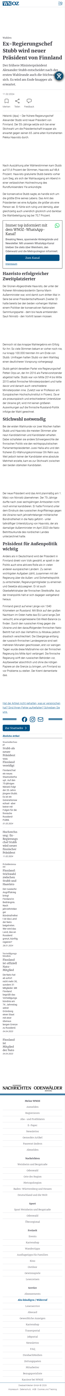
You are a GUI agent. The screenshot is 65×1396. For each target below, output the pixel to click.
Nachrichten (32, 1158)
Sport (32, 1203)
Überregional (32, 1221)
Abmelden (32, 1149)
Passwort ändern (32, 1143)
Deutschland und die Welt (33, 1194)
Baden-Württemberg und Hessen (33, 1188)
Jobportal (32, 1336)
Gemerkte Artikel (32, 1137)
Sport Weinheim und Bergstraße (32, 1209)
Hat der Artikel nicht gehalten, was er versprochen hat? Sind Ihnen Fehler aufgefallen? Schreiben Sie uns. (31, 707)
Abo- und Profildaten (32, 1119)
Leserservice (32, 1306)
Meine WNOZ (32, 1100)
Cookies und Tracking (47, 1389)
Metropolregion (33, 1182)
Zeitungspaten (32, 1361)
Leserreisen (32, 1279)
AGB (34, 1389)
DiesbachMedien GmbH (32, 1385)
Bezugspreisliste (32, 1373)
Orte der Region (33, 1176)
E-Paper (32, 1125)
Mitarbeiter (32, 1367)
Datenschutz (25, 1389)
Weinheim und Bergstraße (33, 1164)
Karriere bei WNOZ (32, 1379)
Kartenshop (32, 1242)
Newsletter (32, 1131)
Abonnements (32, 1293)
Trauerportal (32, 1330)
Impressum (11, 264)
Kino (32, 1260)
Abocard (32, 1312)
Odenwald (32, 1170)
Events (32, 1236)
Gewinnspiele (32, 1273)
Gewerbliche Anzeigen (32, 1318)
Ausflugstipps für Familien (32, 1254)
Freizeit (32, 1230)
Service (32, 1287)
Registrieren (32, 1113)
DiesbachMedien (32, 1355)
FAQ (32, 1348)
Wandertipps (32, 1248)
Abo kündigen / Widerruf (32, 1299)
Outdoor (32, 1267)
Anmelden (32, 1106)
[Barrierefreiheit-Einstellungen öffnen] (59, 76)
